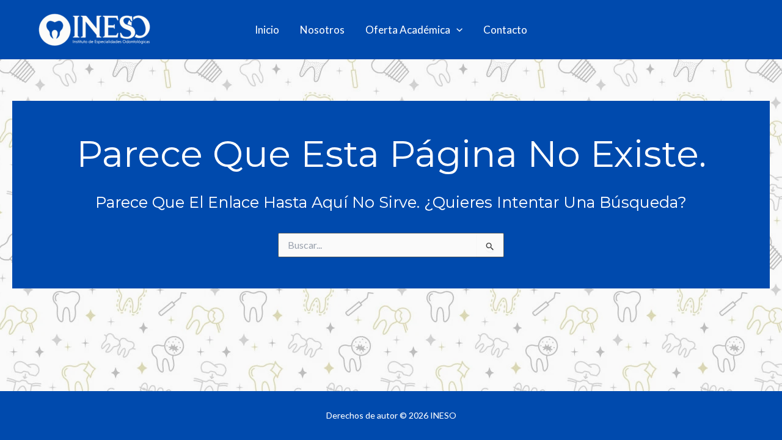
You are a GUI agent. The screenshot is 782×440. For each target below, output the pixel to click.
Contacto (505, 29)
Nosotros (322, 29)
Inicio (267, 29)
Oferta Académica (407, 29)
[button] (456, 30)
